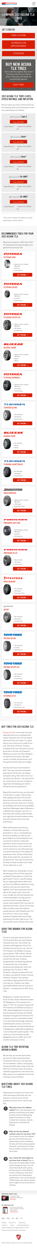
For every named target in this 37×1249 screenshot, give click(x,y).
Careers (12, 1225)
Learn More (13, 1199)
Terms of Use (12, 1222)
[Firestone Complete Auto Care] (9, 3)
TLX (13, 1218)
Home (3, 1218)
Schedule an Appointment (18, 44)
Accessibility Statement (23, 1225)
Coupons (18, 53)
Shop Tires (18, 85)
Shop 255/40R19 (18, 142)
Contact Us (4, 1225)
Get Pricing (21, 275)
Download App (14, 1211)
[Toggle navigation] (33, 3)
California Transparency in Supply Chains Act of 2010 (15, 1227)
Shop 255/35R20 (18, 122)
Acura (8, 1218)
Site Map (4, 1222)
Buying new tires (9, 732)
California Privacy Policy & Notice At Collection (14, 1230)
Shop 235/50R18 (18, 162)
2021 (17, 1218)
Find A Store (18, 35)
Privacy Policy (21, 1222)
